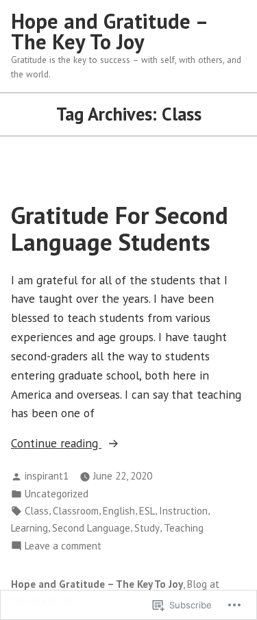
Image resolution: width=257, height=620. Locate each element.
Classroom (76, 510)
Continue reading (56, 443)
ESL (147, 510)
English (119, 510)
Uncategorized (56, 493)
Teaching (184, 527)
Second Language (91, 527)
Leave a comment (63, 546)
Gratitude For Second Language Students (119, 228)
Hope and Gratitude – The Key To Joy (109, 31)
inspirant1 (47, 475)
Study (147, 527)
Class (37, 510)
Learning (29, 527)
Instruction (183, 510)
